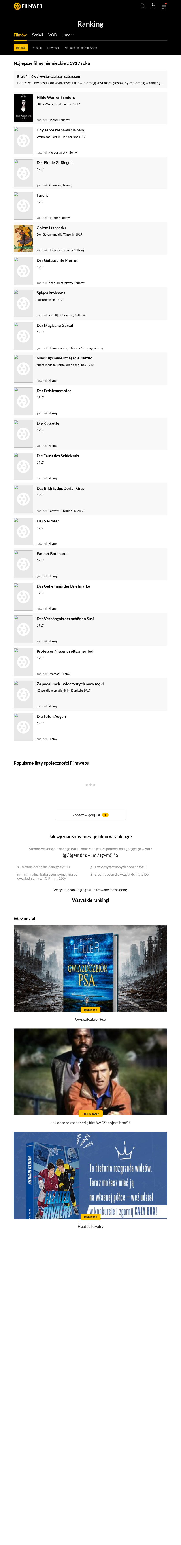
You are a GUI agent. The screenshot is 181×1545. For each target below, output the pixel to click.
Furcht (42, 195)
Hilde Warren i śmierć (56, 97)
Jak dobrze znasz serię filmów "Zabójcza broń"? (90, 1122)
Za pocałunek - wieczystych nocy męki (70, 683)
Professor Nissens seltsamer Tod (65, 651)
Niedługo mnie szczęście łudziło (64, 357)
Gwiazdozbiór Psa (90, 1019)
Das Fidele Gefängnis (55, 162)
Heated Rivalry (91, 1226)
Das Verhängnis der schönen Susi (65, 618)
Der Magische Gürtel (55, 325)
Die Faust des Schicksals (58, 455)
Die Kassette (48, 423)
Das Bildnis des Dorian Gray (61, 488)
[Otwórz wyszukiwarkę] (142, 6)
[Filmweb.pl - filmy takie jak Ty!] (28, 6)
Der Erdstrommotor (54, 390)
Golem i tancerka (51, 227)
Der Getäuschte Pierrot (57, 260)
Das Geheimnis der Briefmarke (63, 586)
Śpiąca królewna (51, 292)
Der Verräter (48, 520)
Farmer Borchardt (52, 553)
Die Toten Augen (51, 716)
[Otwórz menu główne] (163, 6)
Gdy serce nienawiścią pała (60, 129)
